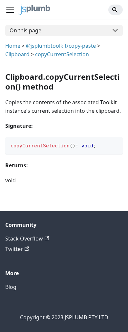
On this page (25, 30)
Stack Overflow (24, 238)
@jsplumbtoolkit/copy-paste (61, 45)
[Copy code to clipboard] (114, 145)
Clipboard (17, 54)
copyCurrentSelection (62, 54)
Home (12, 45)
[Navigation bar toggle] (10, 10)
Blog (10, 286)
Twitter (14, 249)
